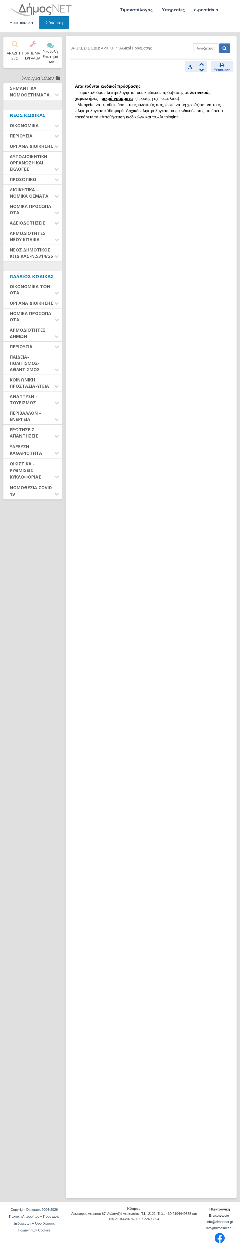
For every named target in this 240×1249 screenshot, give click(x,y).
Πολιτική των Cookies (34, 1230)
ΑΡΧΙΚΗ (108, 48)
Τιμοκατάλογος (136, 9)
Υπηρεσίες (173, 9)
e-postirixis (206, 9)
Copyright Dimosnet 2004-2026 (34, 1209)
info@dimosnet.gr (220, 1222)
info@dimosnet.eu (219, 1228)
